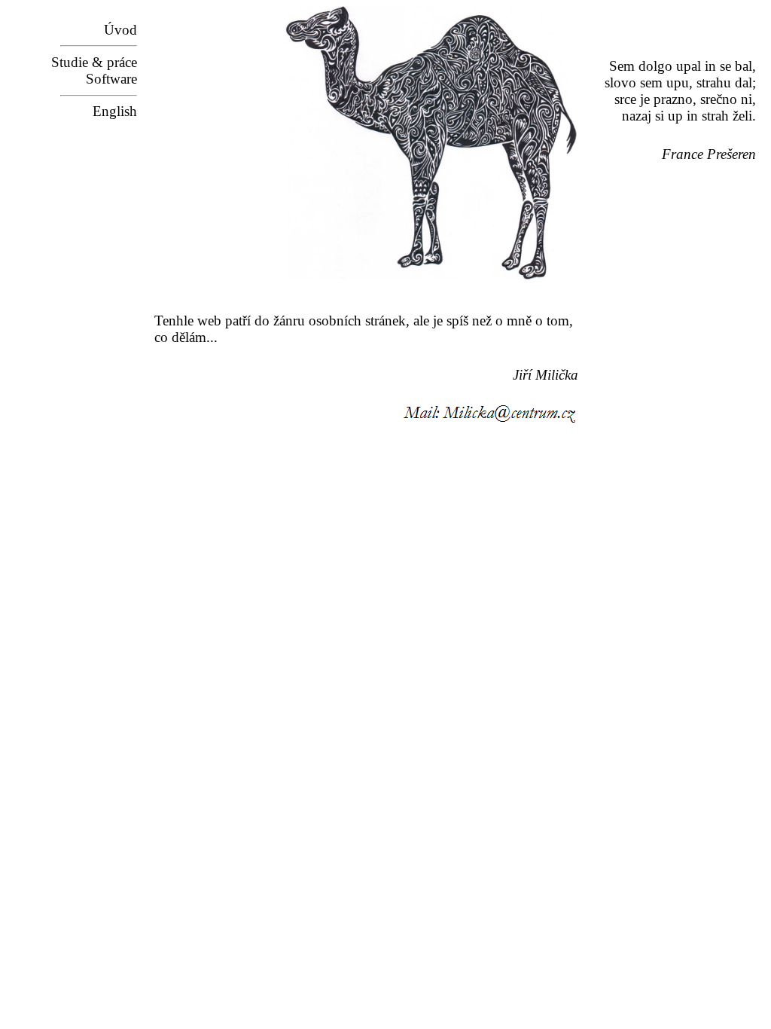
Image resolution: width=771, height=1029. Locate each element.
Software (111, 79)
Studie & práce (94, 62)
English (115, 111)
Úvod (120, 30)
